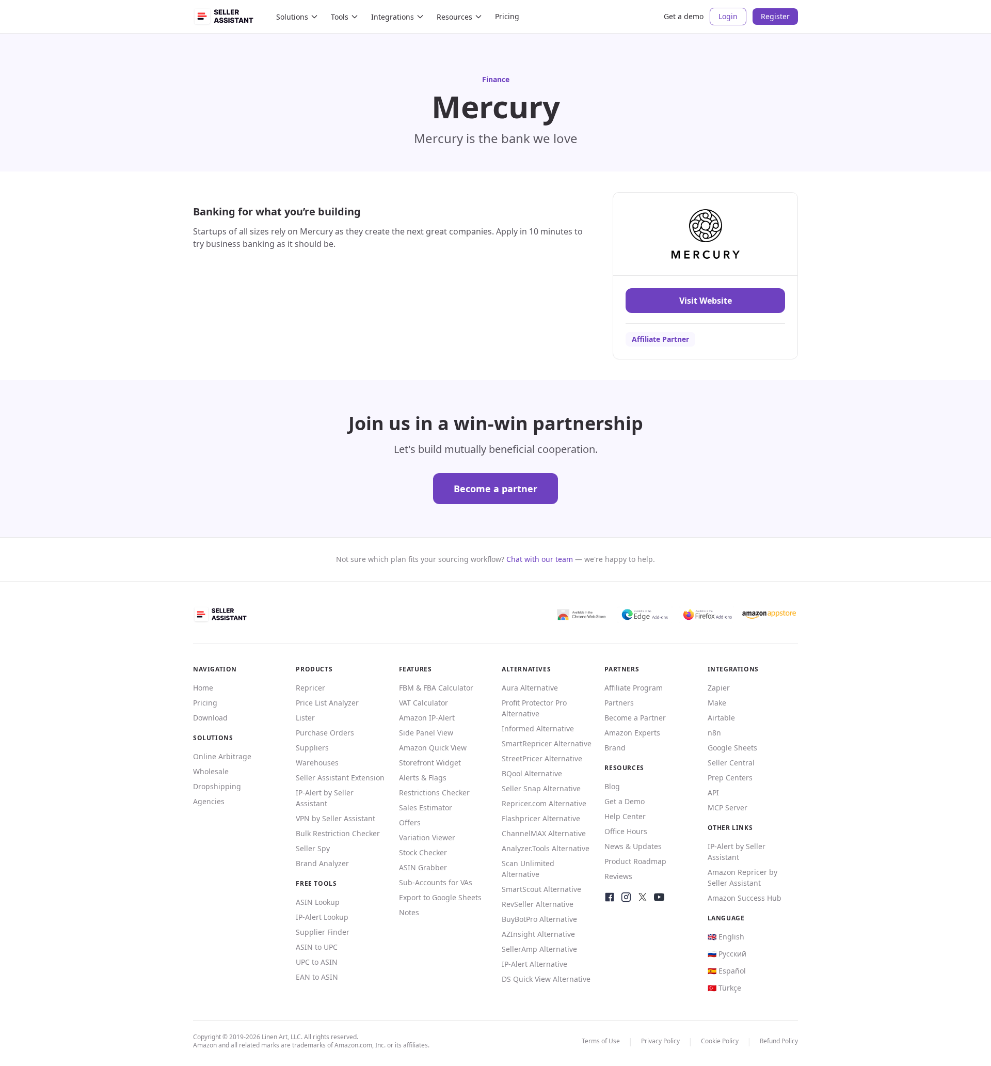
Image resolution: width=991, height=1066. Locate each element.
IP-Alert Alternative (534, 964)
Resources (454, 17)
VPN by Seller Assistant (335, 818)
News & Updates (633, 846)
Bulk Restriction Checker (338, 833)
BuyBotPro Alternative (539, 919)
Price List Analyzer (327, 703)
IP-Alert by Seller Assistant (325, 798)
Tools (339, 17)
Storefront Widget (430, 762)
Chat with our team (539, 559)
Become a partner (495, 488)
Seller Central (731, 762)
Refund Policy (779, 1041)
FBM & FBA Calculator (436, 688)
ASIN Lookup (318, 902)
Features (415, 669)
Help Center (625, 816)
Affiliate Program (633, 688)
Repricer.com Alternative (544, 803)
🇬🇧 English (726, 937)
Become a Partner (635, 718)
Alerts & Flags (422, 777)
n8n (714, 733)
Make (717, 703)
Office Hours (625, 831)
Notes (409, 912)
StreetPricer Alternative (542, 758)
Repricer (310, 688)
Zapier (719, 688)
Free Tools (316, 883)
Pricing (507, 16)
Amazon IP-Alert (427, 718)
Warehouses (317, 762)
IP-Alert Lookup (322, 917)
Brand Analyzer (322, 863)
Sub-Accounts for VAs (435, 882)
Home (203, 688)
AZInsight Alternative (538, 934)
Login (728, 16)
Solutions (292, 17)
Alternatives (526, 669)
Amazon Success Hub (744, 898)
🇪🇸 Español (727, 971)
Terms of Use (601, 1041)
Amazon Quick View (433, 748)
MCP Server (727, 807)
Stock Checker (423, 852)
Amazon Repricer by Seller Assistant (742, 877)
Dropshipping (217, 786)
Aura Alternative (530, 688)
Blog (612, 786)
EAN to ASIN (317, 977)
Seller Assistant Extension (340, 777)
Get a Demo (624, 801)
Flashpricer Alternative (541, 818)
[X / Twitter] (642, 897)
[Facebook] (609, 897)
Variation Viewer (427, 837)
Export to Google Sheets (440, 897)
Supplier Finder (322, 932)
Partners (619, 703)
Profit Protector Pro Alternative (534, 708)
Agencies (209, 801)
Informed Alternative (538, 728)
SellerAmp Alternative (539, 949)
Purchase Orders (325, 733)
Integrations (392, 17)
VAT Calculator (423, 703)
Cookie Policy (720, 1041)
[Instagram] (626, 897)
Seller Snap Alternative (541, 788)
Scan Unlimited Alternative (528, 868)
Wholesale (211, 771)
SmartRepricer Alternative (547, 743)
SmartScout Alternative (541, 889)
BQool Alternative (532, 773)
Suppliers (312, 748)
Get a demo (684, 16)
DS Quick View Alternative (546, 979)
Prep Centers (730, 777)
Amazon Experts (632, 733)
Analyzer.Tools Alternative (545, 848)
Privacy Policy (660, 1041)
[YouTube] (659, 897)
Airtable (721, 718)
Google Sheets (732, 748)
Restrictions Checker (434, 792)
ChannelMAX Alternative (544, 833)
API (713, 792)
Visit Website (705, 300)
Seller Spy (313, 848)
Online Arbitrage (222, 756)
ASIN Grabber (423, 867)
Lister (305, 718)
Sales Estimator (425, 807)
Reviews (618, 876)
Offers (410, 822)
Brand (615, 748)
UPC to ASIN (317, 962)
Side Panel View (426, 733)
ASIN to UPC (317, 947)
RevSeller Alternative (537, 904)
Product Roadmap (635, 861)
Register (775, 16)
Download (210, 718)
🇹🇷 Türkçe (724, 988)
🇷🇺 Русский (727, 954)
